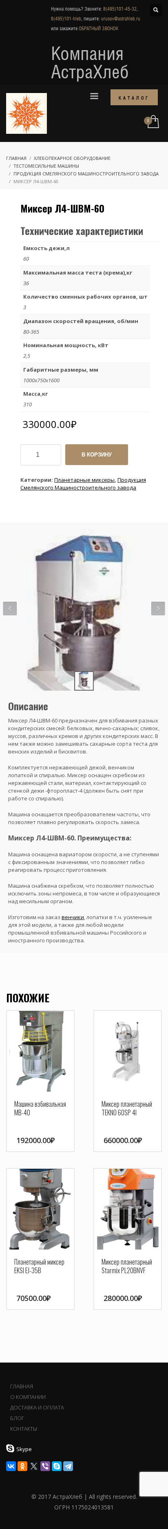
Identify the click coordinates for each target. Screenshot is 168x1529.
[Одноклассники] (22, 1466)
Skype (24, 1449)
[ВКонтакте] (11, 1466)
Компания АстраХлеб (90, 62)
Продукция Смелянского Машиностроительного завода (83, 483)
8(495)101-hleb (66, 19)
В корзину (97, 455)
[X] (34, 1466)
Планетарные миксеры (84, 479)
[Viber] (45, 1466)
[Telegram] (68, 1466)
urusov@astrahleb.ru (120, 19)
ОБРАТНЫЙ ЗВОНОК (98, 28)
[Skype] (57, 1466)
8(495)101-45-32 (120, 9)
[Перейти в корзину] (153, 122)
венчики (73, 917)
